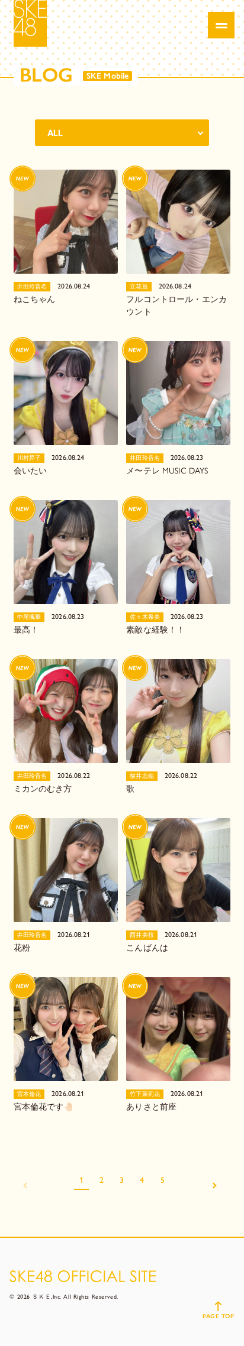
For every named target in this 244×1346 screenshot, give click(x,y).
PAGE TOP (218, 1316)
